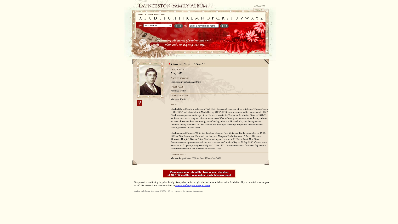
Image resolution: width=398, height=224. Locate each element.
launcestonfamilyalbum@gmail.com (192, 185)
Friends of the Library (183, 190)
